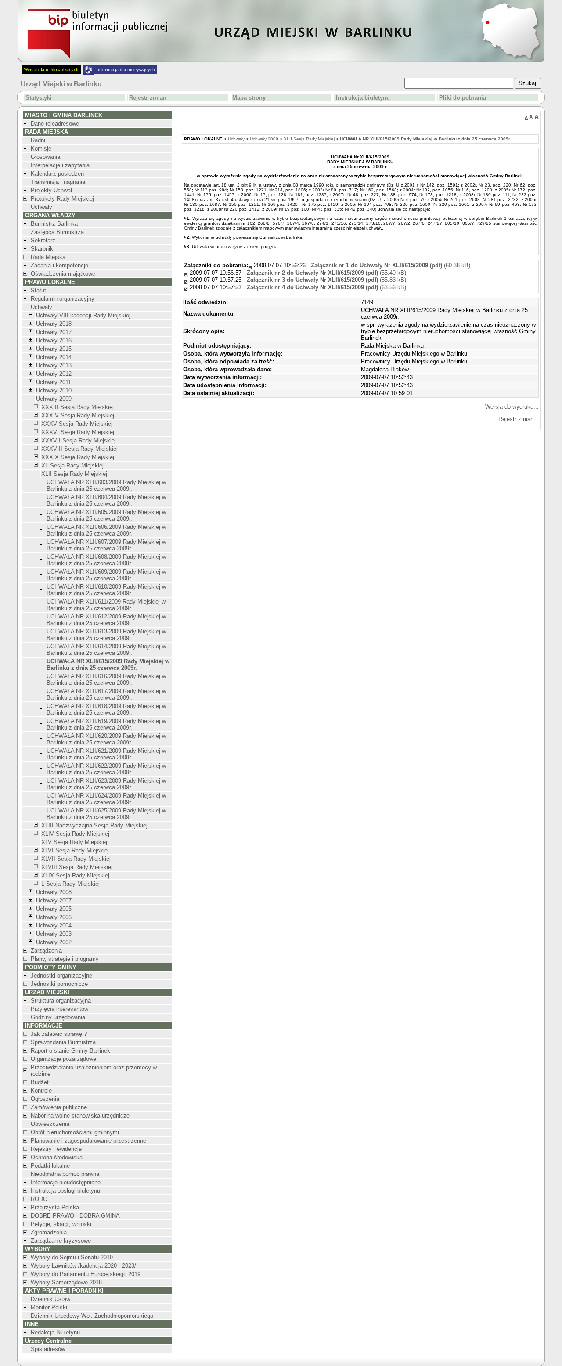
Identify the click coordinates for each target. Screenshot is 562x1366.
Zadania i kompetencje (59, 265)
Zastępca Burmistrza (57, 232)
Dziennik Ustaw (50, 1299)
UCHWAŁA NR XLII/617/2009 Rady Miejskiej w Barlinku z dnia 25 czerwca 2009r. (106, 694)
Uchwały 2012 (54, 373)
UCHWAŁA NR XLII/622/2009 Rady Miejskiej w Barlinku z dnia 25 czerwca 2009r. (106, 769)
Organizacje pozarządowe (63, 1059)
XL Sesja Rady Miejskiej (72, 465)
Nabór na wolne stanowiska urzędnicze (80, 1115)
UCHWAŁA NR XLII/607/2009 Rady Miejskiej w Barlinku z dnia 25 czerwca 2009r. (106, 545)
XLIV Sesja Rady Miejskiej (75, 833)
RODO (39, 1199)
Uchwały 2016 (54, 340)
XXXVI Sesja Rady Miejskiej (77, 432)
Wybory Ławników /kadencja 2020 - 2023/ (83, 1265)
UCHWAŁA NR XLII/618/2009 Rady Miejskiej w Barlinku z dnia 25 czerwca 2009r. (106, 709)
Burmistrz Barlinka (54, 223)
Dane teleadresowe (55, 123)
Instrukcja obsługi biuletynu (65, 1190)
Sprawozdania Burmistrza (63, 1042)
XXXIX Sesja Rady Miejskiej (77, 457)
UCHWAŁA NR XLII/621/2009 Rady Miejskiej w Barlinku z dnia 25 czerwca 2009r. (106, 754)
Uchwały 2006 (54, 917)
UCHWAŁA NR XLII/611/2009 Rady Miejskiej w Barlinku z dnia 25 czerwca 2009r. (106, 604)
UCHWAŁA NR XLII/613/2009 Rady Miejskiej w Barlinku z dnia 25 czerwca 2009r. (106, 634)
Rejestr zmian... (518, 419)
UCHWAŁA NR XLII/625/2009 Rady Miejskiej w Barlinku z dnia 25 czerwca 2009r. (106, 813)
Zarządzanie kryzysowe (61, 1240)
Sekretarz (43, 240)
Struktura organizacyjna (61, 1000)
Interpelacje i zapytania (60, 165)
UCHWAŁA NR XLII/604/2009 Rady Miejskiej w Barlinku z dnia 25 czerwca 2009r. (106, 500)
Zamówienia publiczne (59, 1107)
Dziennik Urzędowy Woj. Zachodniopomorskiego (92, 1315)
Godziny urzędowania (58, 1017)
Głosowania (45, 157)
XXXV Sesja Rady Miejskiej (76, 424)
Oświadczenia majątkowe (63, 273)
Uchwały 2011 (53, 382)
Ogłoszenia (45, 1099)
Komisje (41, 148)
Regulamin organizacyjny (62, 298)
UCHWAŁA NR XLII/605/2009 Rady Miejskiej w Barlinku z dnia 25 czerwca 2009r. (106, 515)
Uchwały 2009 (54, 398)
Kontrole (41, 1090)
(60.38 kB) (390, 265)
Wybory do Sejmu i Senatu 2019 (72, 1257)
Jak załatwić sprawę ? (59, 1034)
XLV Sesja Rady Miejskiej (74, 842)
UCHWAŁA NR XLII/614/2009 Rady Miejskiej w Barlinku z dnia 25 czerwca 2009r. (106, 649)
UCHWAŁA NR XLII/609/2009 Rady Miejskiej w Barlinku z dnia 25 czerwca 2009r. (106, 575)
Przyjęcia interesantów (59, 1009)
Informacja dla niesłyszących (125, 69)
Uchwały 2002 (54, 942)
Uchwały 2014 (54, 357)
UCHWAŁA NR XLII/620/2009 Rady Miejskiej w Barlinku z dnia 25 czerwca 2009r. (106, 739)
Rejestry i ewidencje (56, 1149)
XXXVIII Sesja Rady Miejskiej (79, 449)
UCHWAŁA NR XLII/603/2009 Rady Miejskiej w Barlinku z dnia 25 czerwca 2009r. (106, 485)
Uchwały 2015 (54, 348)
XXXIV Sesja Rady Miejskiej (77, 415)
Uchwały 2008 (54, 892)
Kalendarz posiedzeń (57, 173)
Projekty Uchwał (51, 190)
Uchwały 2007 (54, 900)
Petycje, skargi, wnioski (61, 1224)
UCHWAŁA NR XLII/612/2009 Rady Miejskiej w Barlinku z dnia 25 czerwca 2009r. (106, 619)
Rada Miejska (48, 257)
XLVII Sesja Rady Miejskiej (76, 859)
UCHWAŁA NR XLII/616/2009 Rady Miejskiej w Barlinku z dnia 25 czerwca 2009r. (106, 679)
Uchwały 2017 (54, 332)
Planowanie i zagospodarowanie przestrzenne (88, 1140)
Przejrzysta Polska (55, 1207)
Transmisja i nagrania (58, 182)
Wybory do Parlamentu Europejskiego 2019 (85, 1274)
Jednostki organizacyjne (61, 975)
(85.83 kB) (326, 280)
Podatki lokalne (50, 1165)
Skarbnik (42, 248)
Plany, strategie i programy (65, 959)
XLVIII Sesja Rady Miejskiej (76, 867)
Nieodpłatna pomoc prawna (65, 1174)
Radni (38, 140)
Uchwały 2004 (54, 925)
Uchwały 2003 (54, 934)
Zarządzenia (46, 950)
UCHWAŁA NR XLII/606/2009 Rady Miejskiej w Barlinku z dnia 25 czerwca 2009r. (106, 530)
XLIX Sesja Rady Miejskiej (75, 875)
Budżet (40, 1082)
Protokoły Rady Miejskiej (62, 198)
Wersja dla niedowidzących (51, 69)
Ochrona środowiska (57, 1157)
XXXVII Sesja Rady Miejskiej (78, 440)
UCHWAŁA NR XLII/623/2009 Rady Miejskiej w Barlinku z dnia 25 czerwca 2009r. (106, 784)
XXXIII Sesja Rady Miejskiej (77, 407)
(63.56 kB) (326, 287)
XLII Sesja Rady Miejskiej (74, 474)
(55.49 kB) (326, 273)
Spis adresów (48, 1349)
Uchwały (41, 207)
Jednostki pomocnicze (59, 984)
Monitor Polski (49, 1307)
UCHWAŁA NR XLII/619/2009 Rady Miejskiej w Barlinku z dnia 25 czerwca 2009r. (106, 724)
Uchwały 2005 (54, 909)
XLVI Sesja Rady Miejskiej (75, 850)
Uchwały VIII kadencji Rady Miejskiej (83, 315)
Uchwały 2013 (54, 365)
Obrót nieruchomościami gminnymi (75, 1132)
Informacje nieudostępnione (66, 1182)
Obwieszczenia (50, 1124)
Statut (38, 290)
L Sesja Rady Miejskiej (70, 884)
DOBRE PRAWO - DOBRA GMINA (75, 1215)
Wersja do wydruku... (512, 406)
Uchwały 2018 (54, 323)
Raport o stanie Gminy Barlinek (70, 1050)
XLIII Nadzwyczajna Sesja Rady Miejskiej (94, 825)
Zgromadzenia (49, 1232)
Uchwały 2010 (54, 390)
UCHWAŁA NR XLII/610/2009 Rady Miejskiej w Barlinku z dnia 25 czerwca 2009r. (106, 590)
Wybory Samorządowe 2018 (66, 1282)
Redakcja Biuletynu (55, 1332)
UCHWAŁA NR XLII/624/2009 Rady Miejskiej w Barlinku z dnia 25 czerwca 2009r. (106, 798)
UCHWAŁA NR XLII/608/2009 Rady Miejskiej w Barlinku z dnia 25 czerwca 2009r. (106, 560)
